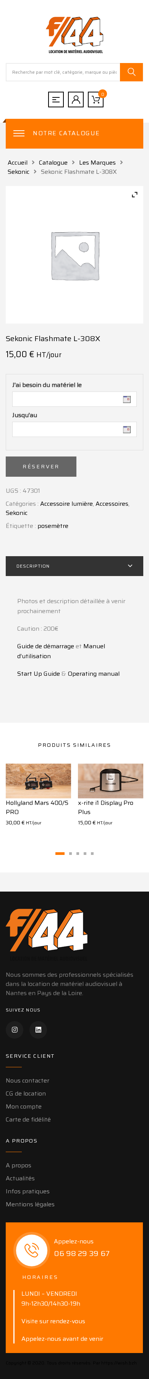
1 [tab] (60, 853)
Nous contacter (27, 1080)
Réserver (41, 466)
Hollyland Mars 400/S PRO (37, 807)
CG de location (26, 1093)
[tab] (74, 566)
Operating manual (94, 673)
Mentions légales (30, 1204)
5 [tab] (92, 853)
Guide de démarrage (45, 646)
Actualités (20, 1178)
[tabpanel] (38, 800)
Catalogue (53, 162)
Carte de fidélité (28, 1119)
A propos (18, 1165)
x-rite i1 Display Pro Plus (105, 807)
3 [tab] (77, 853)
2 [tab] (70, 853)
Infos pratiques (28, 1191)
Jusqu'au (24, 415)
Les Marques (97, 162)
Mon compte (24, 1106)
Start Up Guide (38, 673)
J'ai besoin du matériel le (47, 385)
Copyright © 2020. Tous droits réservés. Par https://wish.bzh (71, 1362)
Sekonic (18, 171)
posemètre (52, 526)
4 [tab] (85, 853)
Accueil (18, 162)
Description (33, 566)
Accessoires (112, 503)
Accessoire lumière (66, 503)
